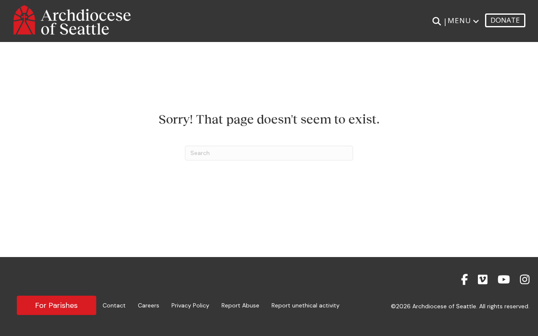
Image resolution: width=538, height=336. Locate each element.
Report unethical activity (306, 305)
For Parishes (56, 305)
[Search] (436, 21)
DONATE (505, 20)
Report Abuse (240, 305)
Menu (459, 20)
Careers (148, 305)
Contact (114, 305)
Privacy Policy (190, 305)
